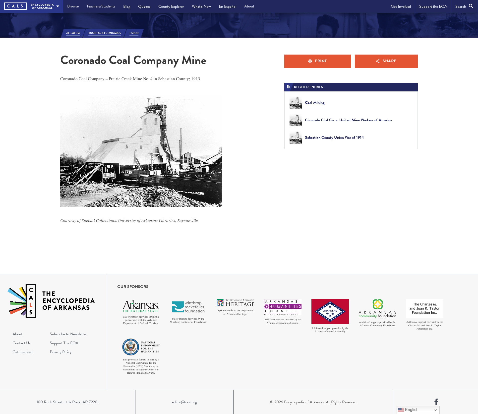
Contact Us (21, 343)
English (411, 410)
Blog (126, 6)
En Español (227, 6)
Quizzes (144, 6)
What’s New (201, 6)
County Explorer (171, 6)
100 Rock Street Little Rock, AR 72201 (68, 402)
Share (389, 61)
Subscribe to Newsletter (68, 334)
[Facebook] (436, 402)
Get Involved (401, 6)
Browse (73, 6)
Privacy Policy (60, 352)
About (249, 6)
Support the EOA (433, 6)
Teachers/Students (101, 6)
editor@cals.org (184, 402)
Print (321, 61)
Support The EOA (64, 343)
